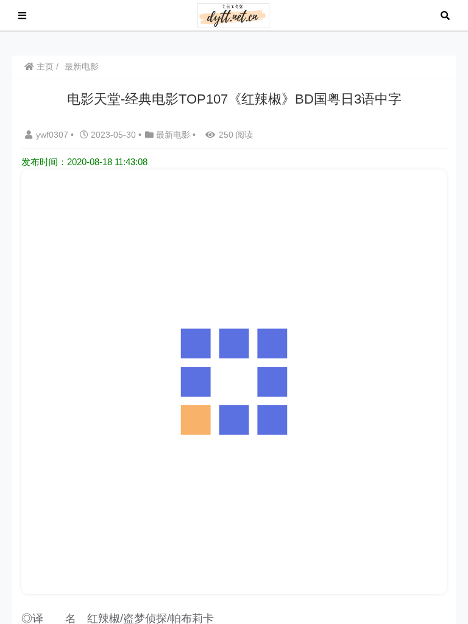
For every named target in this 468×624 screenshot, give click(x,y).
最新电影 (82, 66)
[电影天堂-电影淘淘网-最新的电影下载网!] (233, 14)
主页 (44, 66)
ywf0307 (53, 135)
